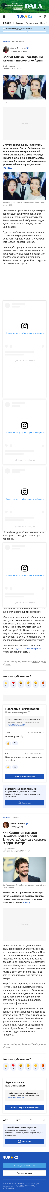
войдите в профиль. (16, 724)
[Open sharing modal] (31, 1120)
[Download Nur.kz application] (24, 6)
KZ (40, 16)
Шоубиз (7, 23)
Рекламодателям (24, 1173)
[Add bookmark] (44, 1120)
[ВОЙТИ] (45, 16)
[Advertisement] (24, 123)
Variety (26, 902)
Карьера (19, 23)
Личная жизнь (32, 23)
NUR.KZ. (7, 168)
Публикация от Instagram (24, 361)
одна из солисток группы (28, 648)
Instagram (26, 803)
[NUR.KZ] (24, 16)
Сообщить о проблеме (24, 1166)
